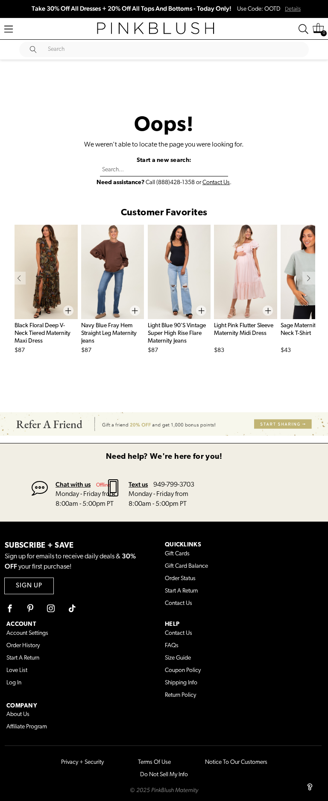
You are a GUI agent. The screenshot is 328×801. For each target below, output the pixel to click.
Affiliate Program (26, 727)
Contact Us (216, 182)
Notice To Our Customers (236, 762)
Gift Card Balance (186, 566)
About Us (17, 714)
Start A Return (181, 591)
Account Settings (27, 633)
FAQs (172, 646)
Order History (23, 646)
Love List (16, 670)
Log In (13, 683)
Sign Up (29, 586)
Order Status (180, 578)
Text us (138, 484)
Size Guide (178, 658)
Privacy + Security (82, 762)
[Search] (303, 29)
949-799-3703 (173, 484)
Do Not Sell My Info (164, 775)
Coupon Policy (183, 670)
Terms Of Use (154, 762)
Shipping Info (181, 683)
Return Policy (180, 695)
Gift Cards (177, 554)
